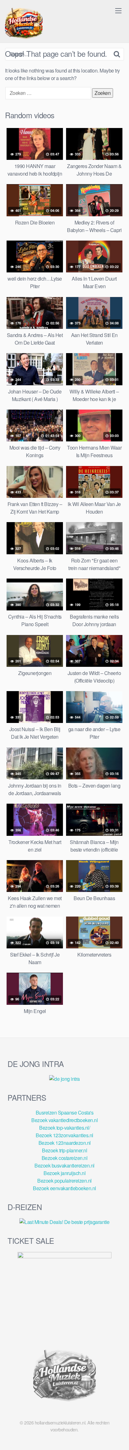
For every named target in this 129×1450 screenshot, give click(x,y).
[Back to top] (118, 1436)
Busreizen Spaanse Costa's (65, 1112)
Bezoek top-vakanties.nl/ (64, 1127)
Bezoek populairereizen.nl (64, 1180)
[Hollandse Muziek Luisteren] (24, 24)
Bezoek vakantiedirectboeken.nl (64, 1120)
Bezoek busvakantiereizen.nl (64, 1165)
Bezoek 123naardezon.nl (65, 1142)
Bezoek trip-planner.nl (64, 1150)
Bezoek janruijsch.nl (64, 1173)
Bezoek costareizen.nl (65, 1158)
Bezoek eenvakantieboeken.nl (64, 1188)
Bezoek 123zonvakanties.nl (64, 1135)
